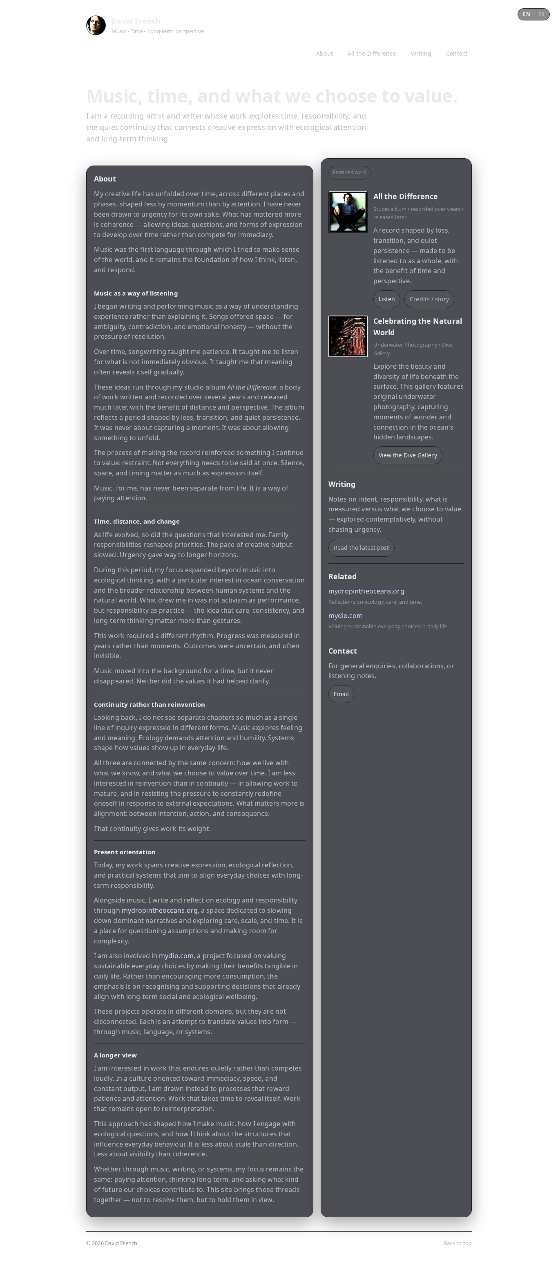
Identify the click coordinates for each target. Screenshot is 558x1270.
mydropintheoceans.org (160, 910)
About (324, 53)
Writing (421, 53)
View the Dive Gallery (408, 455)
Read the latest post (361, 547)
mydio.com (176, 955)
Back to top (458, 1243)
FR (541, 14)
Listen (387, 299)
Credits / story (429, 299)
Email (341, 694)
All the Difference (372, 53)
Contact (456, 53)
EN (526, 14)
